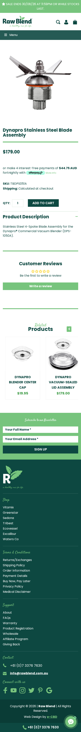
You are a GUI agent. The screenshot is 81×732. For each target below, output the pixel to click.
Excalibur (9, 534)
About (7, 612)
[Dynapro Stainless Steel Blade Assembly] (40, 83)
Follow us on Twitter (31, 690)
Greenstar (10, 512)
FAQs (7, 618)
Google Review (49, 690)
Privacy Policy (13, 586)
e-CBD (52, 717)
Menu (13, 35)
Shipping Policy (14, 565)
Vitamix (8, 507)
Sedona (8, 518)
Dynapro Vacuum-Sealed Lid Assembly (61, 382)
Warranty (10, 623)
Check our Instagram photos (22, 690)
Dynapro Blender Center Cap (20, 382)
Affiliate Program (15, 639)
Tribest (8, 523)
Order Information (16, 570)
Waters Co (11, 539)
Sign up (40, 449)
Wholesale (10, 634)
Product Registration (18, 628)
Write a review (40, 286)
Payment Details (15, 576)
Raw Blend (14, 26)
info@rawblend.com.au (29, 673)
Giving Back (11, 644)
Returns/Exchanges (17, 560)
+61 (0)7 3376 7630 (43, 727)
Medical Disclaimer (17, 592)
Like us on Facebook (5, 690)
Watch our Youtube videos (14, 690)
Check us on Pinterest (40, 690)
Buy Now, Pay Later (17, 581)
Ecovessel (10, 528)
